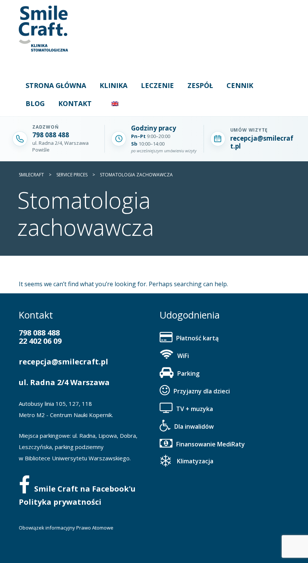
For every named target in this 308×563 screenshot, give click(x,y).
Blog (35, 103)
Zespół (200, 85)
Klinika (113, 85)
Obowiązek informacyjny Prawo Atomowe (66, 527)
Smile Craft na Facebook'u (85, 489)
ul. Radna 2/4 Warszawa (64, 382)
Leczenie (157, 85)
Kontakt (75, 103)
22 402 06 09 (40, 341)
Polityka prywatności (60, 502)
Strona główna (56, 85)
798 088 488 (39, 333)
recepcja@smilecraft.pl (63, 362)
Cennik (239, 85)
